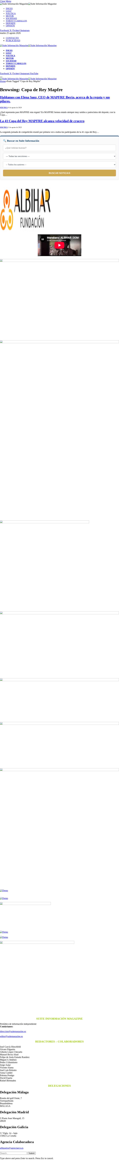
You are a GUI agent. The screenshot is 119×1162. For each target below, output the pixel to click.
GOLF (8, 11)
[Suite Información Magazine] (28, 45)
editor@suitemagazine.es (11, 1036)
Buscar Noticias (59, 173)
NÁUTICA (11, 13)
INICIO (9, 8)
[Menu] (1, 76)
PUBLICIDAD (13, 40)
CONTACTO (12, 38)
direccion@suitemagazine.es (13, 1031)
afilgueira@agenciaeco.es (11, 1148)
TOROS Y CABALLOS (16, 21)
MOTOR (10, 16)
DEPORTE (10, 23)
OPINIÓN (10, 26)
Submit (32, 1153)
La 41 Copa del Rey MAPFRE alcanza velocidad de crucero (42, 121)
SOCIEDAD (11, 18)
